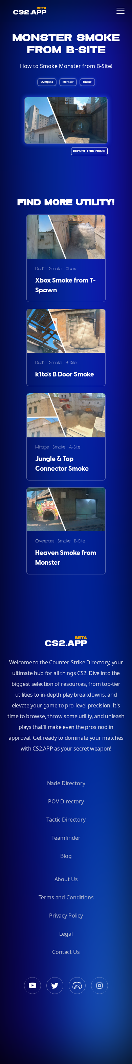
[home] (10, 11)
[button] (120, 11)
